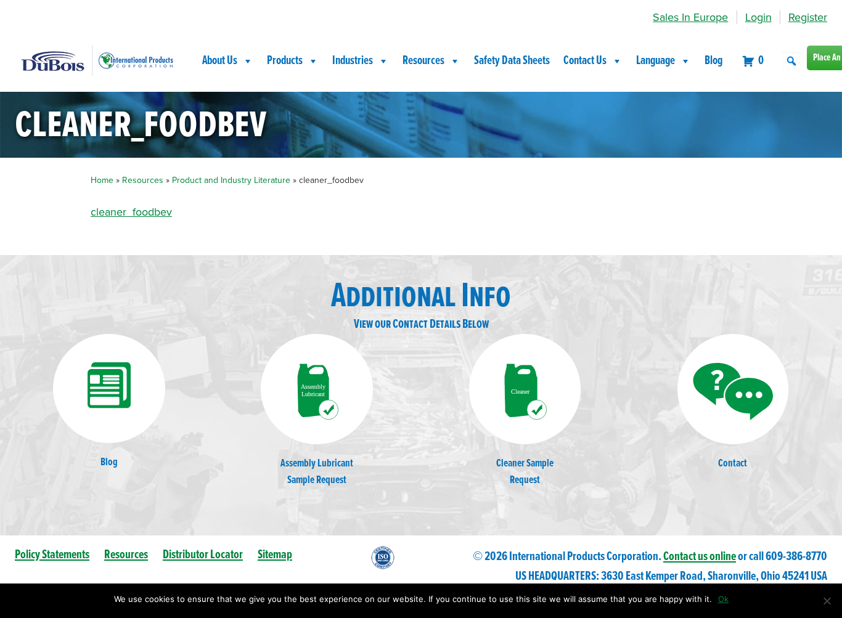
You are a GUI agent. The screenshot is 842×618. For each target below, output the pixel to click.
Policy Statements (52, 555)
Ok (723, 599)
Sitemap (275, 555)
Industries (352, 61)
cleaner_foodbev (131, 212)
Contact (732, 464)
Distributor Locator (203, 555)
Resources (423, 61)
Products (285, 61)
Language (655, 61)
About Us (219, 61)
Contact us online (699, 556)
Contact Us (585, 61)
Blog (713, 61)
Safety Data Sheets (512, 61)
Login (758, 17)
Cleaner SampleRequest (525, 472)
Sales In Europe (690, 17)
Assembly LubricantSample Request (316, 472)
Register (807, 17)
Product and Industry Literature (231, 180)
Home (102, 180)
